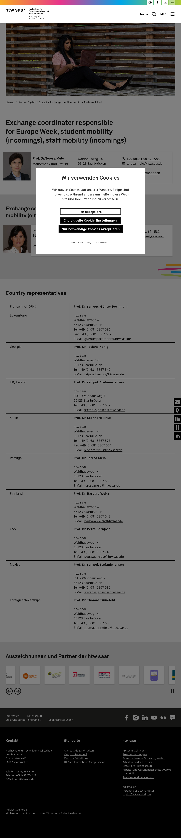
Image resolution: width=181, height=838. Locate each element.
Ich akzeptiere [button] (90, 212)
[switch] (150, 2)
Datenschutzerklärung (80, 242)
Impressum (101, 242)
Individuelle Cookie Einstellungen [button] (90, 220)
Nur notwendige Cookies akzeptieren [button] (91, 229)
